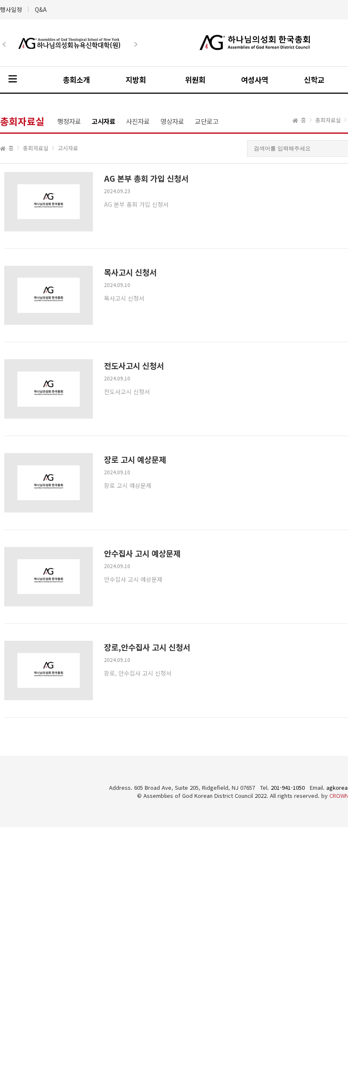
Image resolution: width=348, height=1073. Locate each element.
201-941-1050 (288, 787)
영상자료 (172, 121)
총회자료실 (35, 148)
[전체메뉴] (12, 79)
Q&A (41, 9)
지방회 (136, 79)
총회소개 (76, 79)
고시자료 (103, 121)
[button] (65, 35)
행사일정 (11, 9)
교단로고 (207, 121)
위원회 (195, 79)
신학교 (314, 79)
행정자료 (69, 121)
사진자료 (138, 121)
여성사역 (254, 79)
